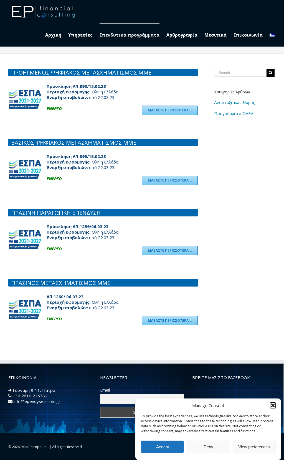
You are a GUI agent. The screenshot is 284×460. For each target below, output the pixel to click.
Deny (208, 446)
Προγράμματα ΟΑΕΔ (233, 113)
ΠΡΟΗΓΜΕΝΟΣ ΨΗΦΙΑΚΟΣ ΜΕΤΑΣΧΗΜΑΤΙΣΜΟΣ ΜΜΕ (81, 72)
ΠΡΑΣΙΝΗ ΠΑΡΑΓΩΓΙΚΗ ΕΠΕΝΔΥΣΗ (56, 212)
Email (105, 390)
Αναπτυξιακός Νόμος (234, 102)
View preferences (254, 446)
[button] (273, 405)
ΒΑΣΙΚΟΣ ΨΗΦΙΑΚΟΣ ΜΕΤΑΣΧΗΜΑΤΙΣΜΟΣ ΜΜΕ (73, 142)
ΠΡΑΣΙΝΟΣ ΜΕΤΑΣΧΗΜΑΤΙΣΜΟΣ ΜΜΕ (60, 283)
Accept (162, 446)
